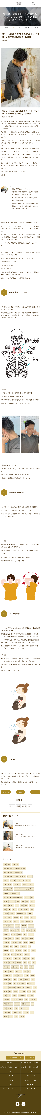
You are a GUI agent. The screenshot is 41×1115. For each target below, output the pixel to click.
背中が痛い (6, 967)
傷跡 (25, 963)
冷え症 (5, 991)
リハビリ (30, 913)
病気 (21, 917)
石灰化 (32, 975)
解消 (33, 958)
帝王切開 (19, 963)
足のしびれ (6, 954)
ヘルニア (26, 1008)
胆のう (14, 995)
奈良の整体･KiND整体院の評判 (11, 893)
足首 (21, 967)
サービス (29, 876)
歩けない (13, 934)
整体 (9, 864)
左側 (5, 909)
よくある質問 (20, 880)
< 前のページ (5, 792)
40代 (23, 930)
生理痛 (25, 942)
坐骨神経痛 (6, 934)
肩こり (5, 901)
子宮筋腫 (6, 946)
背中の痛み (12, 963)
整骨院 (32, 901)
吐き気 (26, 975)
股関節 (21, 1000)
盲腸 (29, 946)
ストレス (30, 934)
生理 (22, 905)
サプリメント (17, 958)
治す (10, 979)
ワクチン (11, 926)
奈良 (5, 864)
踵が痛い (10, 1008)
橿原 (32, 909)
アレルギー (18, 950)
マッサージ (12, 901)
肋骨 (23, 1004)
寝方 (23, 938)
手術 (11, 946)
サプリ (5, 926)
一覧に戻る (20, 792)
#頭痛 (18, 806)
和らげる (32, 942)
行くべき (11, 905)
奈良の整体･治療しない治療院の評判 (13, 872)
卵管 (9, 995)
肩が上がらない (21, 983)
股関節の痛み (29, 938)
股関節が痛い (14, 967)
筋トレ (16, 946)
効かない (33, 917)
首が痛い (27, 954)
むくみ (5, 987)
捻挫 (24, 958)
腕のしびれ (14, 942)
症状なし (16, 922)
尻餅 (5, 1004)
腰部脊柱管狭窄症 (21, 913)
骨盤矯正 (26, 909)
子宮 (34, 991)
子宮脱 (5, 971)
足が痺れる (29, 987)
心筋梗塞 (27, 979)
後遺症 (12, 950)
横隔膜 (5, 979)
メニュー (6, 880)
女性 (15, 979)
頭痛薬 (26, 917)
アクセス (28, 880)
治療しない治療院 (8, 889)
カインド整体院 (7, 885)
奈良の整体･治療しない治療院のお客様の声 (14, 876)
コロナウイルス (7, 922)
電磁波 (29, 991)
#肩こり (11, 806)
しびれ (19, 934)
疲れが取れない (7, 958)
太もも (28, 1004)
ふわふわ (20, 979)
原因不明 (6, 930)
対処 (25, 950)
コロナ (17, 926)
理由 (29, 963)
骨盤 (20, 1012)
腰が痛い (28, 930)
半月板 (31, 967)
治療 (28, 958)
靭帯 (26, 967)
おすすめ (26, 897)
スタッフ (12, 880)
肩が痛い (11, 971)
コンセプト (15, 864)
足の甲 (5, 983)
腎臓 (10, 983)
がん (32, 1012)
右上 (34, 963)
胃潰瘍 (33, 950)
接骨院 (5, 938)
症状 (16, 1016)
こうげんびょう (7, 975)
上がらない (18, 971)
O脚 (25, 971)
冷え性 (11, 1016)
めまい (20, 909)
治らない (30, 926)
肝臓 (5, 1008)
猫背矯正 (12, 913)
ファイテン (23, 946)
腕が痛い (10, 1004)
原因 (18, 930)
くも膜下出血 (7, 1012)
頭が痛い (11, 938)
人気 (32, 897)
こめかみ (22, 1016)
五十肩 (5, 963)
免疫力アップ (29, 922)
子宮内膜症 (6, 1000)
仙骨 (35, 987)
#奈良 (30, 806)
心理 (21, 1008)
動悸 (25, 934)
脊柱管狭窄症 (21, 995)
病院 (27, 901)
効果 (18, 901)
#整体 (24, 806)
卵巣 (10, 991)
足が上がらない (7, 917)
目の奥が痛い (33, 1000)
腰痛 (23, 901)
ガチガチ (17, 1004)
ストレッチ (6, 942)
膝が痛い (12, 930)
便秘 (9, 909)
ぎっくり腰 (22, 991)
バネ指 (5, 1016)
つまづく (16, 917)
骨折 (33, 979)
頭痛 (26, 905)
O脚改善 (6, 913)
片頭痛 (15, 991)
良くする (20, 975)
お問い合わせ (17, 885)
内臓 (34, 930)
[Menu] (38, 4)
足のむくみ (14, 1000)
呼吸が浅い (12, 987)
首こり (14, 909)
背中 (16, 1008)
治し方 (13, 954)
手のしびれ (30, 995)
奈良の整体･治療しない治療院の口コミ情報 (14, 868)
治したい (32, 905)
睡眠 (26, 1000)
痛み (20, 942)
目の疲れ (15, 1012)
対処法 (17, 938)
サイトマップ (31, 1088)
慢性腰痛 (24, 926)
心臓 (5, 995)
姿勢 (15, 975)
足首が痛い (20, 954)
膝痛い (5, 905)
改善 (29, 971)
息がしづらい (20, 987)
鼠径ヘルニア (30, 983)
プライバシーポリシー (28, 885)
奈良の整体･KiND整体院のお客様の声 (24, 889)
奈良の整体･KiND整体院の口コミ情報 (13, 897)
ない (17, 905)
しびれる (26, 1012)
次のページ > (35, 792)
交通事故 (6, 950)
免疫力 (22, 922)
